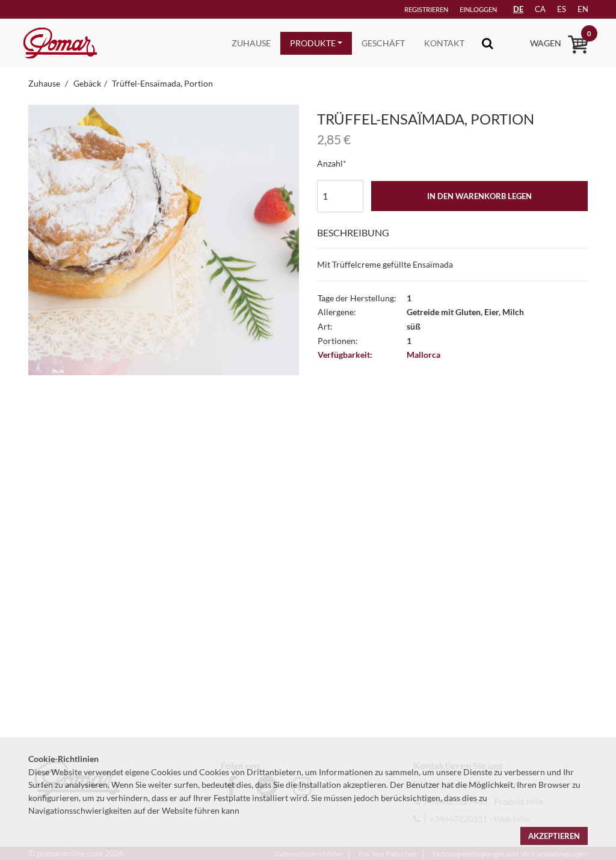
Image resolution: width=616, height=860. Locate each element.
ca (540, 9)
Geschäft (383, 43)
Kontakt (444, 43)
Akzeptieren (554, 836)
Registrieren (426, 9)
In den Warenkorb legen (479, 196)
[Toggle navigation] (487, 43)
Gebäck (87, 83)
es (561, 9)
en (583, 9)
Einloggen (478, 9)
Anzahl (330, 163)
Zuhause (251, 43)
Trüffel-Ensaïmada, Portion (162, 83)
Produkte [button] (313, 43)
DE (518, 9)
